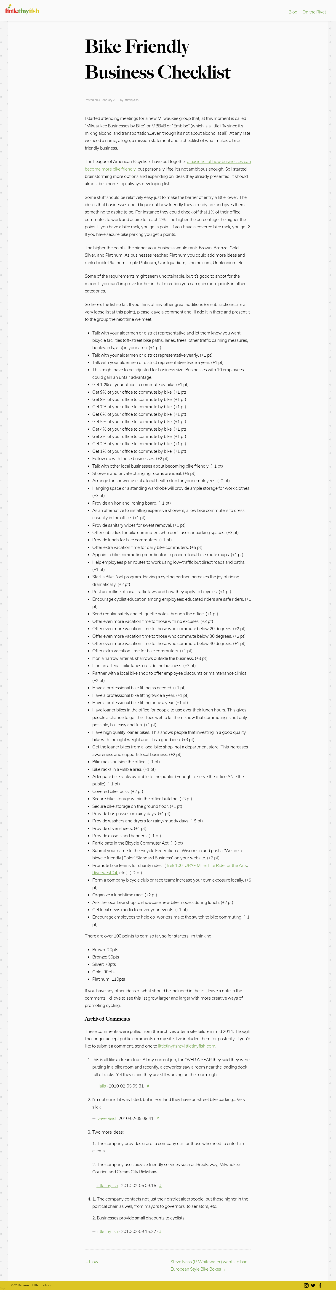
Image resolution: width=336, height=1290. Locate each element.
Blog (293, 11)
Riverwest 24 (104, 872)
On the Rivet (314, 11)
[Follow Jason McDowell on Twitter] (314, 1285)
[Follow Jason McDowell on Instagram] (307, 1285)
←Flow (91, 1261)
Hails (101, 1085)
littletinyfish (131, 99)
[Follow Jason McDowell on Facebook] (321, 1285)
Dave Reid (106, 1118)
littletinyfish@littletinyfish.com (186, 1045)
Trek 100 (174, 865)
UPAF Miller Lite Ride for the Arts (216, 865)
